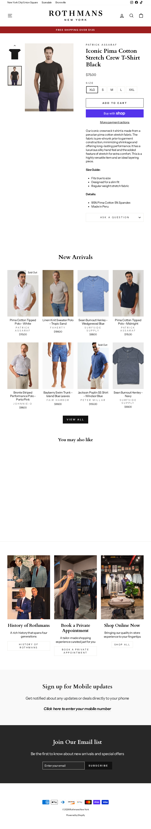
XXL (131, 90)
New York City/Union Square (22, 2)
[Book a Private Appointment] (75, 587)
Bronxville (60, 2)
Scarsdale (47, 2)
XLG (92, 90)
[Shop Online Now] (122, 587)
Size (90, 83)
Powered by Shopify (75, 815)
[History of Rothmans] (28, 587)
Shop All (122, 644)
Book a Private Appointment (75, 651)
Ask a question (114, 217)
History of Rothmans (28, 646)
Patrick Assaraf (101, 44)
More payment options (114, 122)
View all (75, 419)
